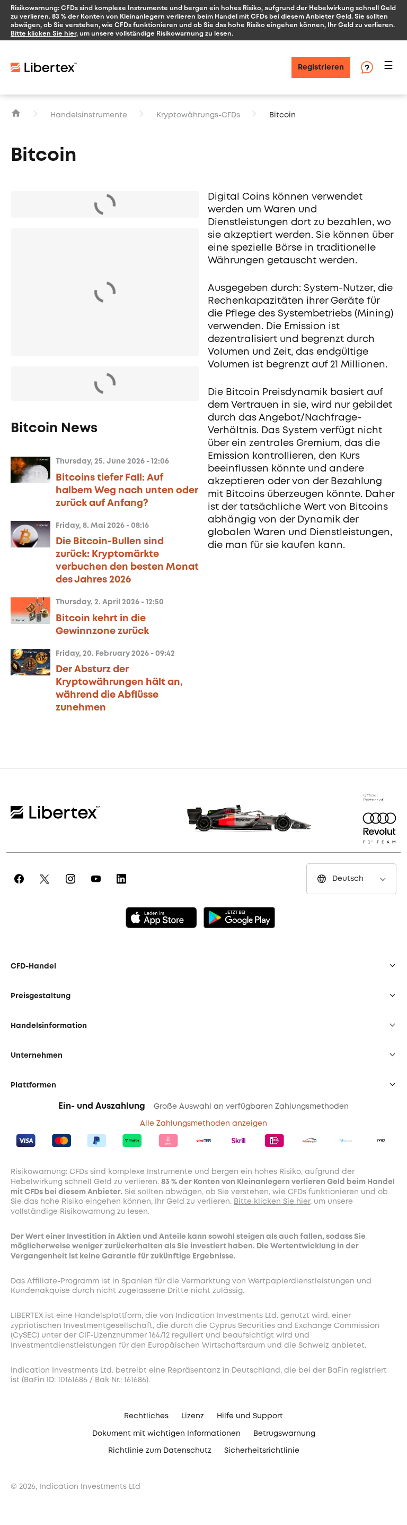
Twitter (46, 886)
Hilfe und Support (250, 1416)
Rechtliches (146, 1416)
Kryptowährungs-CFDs (198, 115)
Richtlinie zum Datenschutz (159, 1450)
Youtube (97, 886)
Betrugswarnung (284, 1433)
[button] (390, 68)
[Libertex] (44, 67)
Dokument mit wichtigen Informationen (166, 1433)
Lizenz (192, 1416)
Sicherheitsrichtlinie (261, 1450)
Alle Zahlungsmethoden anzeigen (203, 1123)
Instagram (72, 886)
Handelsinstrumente (88, 115)
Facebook (21, 886)
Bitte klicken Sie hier (43, 33)
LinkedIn (123, 886)
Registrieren (321, 67)
